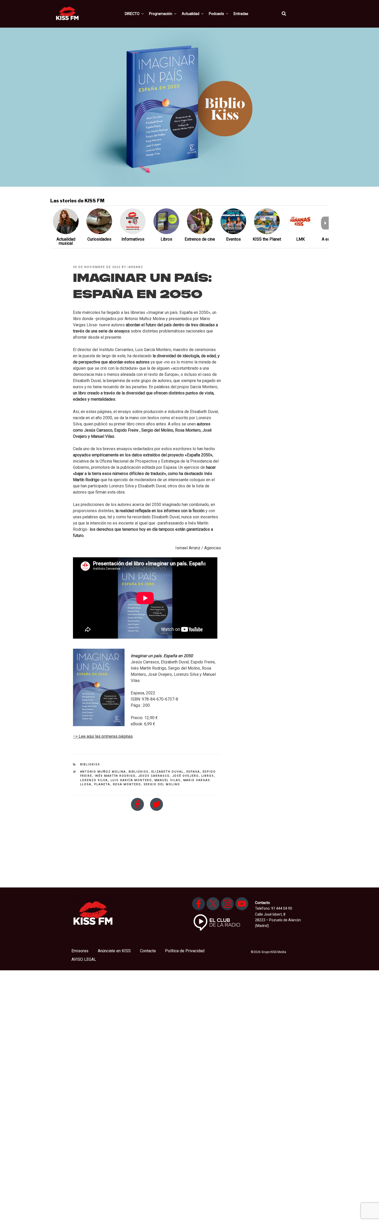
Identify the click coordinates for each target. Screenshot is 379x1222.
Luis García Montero (131, 780)
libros (207, 775)
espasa (193, 771)
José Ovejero (185, 775)
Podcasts (216, 14)
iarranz (135, 267)
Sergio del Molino (162, 784)
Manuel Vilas (167, 780)
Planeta (102, 784)
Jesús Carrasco (154, 775)
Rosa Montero (127, 784)
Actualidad (190, 14)
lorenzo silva (94, 780)
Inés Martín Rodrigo (115, 775)
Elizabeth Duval (167, 771)
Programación (160, 14)
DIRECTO (132, 14)
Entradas (241, 14)
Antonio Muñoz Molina (103, 771)
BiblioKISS (90, 764)
